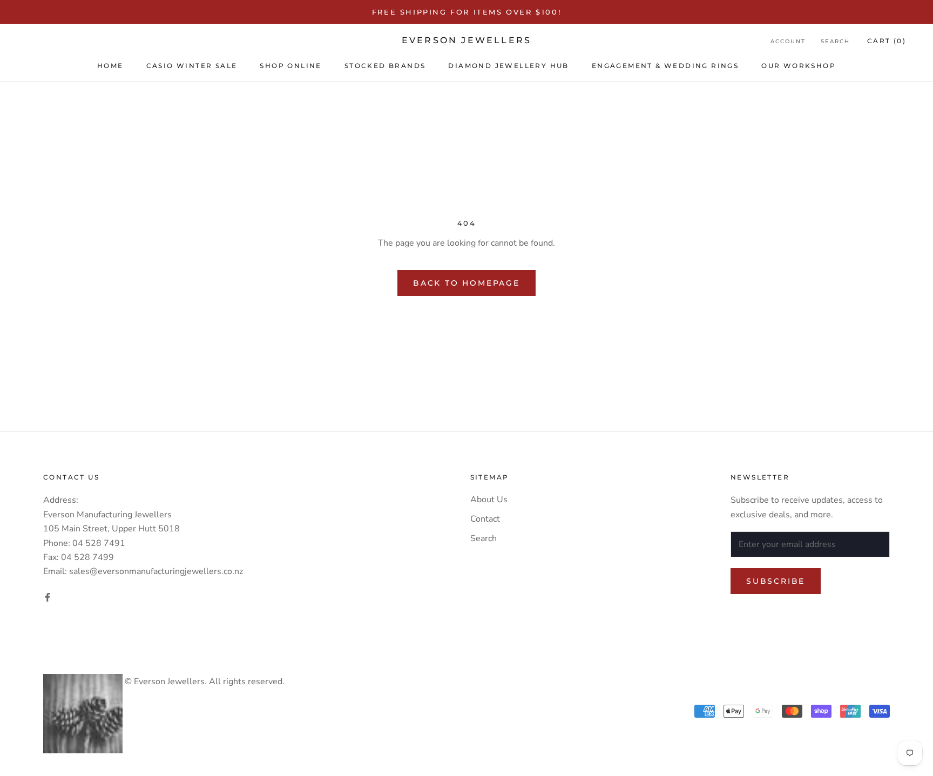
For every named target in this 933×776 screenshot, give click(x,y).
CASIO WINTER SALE (192, 66)
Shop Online (290, 66)
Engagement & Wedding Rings (665, 66)
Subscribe (775, 581)
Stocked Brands (385, 66)
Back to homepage (466, 283)
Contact (485, 519)
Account (788, 41)
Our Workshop (798, 66)
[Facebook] (47, 597)
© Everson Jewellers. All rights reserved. (204, 681)
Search (835, 41)
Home (110, 66)
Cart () (886, 41)
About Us (489, 499)
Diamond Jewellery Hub (508, 66)
